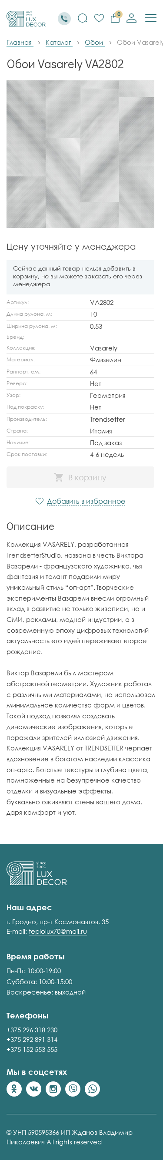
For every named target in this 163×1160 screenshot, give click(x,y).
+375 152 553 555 (32, 1049)
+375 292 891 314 (32, 1039)
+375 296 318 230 (32, 1030)
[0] (99, 18)
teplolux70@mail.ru (58, 931)
